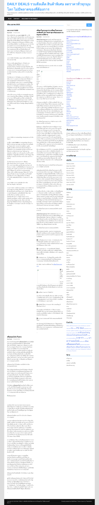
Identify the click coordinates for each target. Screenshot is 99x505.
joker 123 (69, 115)
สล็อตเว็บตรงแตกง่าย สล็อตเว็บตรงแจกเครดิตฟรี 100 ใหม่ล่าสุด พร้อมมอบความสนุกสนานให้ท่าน (50, 32)
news (67, 211)
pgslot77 (68, 56)
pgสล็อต (72, 330)
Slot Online (69, 255)
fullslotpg (69, 59)
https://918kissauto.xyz (72, 40)
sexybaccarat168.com (72, 250)
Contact (16, 18)
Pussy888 (69, 243)
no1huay (68, 213)
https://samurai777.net (72, 117)
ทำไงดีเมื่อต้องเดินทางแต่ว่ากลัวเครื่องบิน (76, 145)
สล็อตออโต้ (82, 344)
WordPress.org (70, 365)
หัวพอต (79, 349)
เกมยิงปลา (69, 308)
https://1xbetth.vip (71, 108)
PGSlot (68, 227)
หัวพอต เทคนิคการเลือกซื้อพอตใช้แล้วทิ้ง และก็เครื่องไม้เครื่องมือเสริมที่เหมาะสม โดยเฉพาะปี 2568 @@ (78, 140)
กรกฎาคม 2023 (70, 177)
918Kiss (68, 192)
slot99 (68, 87)
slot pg (67, 332)
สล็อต (67, 294)
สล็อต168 (68, 68)
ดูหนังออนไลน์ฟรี (70, 274)
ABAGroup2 (69, 197)
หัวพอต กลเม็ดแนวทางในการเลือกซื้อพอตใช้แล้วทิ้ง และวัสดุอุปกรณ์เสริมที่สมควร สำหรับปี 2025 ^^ (78, 134)
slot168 (68, 83)
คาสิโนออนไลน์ (70, 264)
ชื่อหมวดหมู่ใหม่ (70, 267)
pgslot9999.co (70, 232)
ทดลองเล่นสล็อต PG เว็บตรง (73, 276)
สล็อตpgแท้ (69, 297)
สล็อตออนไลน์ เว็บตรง (14, 337)
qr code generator (71, 246)
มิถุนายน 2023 (70, 180)
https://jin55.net (70, 85)
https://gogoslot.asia (72, 125)
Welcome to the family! (29, 18)
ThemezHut (89, 501)
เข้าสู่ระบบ (69, 358)
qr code (79, 330)
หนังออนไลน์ (72, 349)
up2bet (68, 260)
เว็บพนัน (68, 311)
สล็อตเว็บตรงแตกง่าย (71, 304)
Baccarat (68, 199)
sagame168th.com (71, 248)
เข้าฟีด (68, 360)
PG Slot (68, 220)
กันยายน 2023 (70, 173)
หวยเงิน (76, 349)
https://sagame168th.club (73, 43)
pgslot (68, 97)
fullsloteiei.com (70, 204)
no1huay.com (70, 215)
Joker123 (69, 206)
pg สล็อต (68, 225)
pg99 (67, 57)
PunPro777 (69, 239)
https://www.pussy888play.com (75, 49)
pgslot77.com (70, 229)
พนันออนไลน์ (69, 290)
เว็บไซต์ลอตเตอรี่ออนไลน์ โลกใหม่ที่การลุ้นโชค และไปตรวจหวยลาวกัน (78, 150)
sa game (83, 330)
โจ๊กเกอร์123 (74, 350)
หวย (67, 306)
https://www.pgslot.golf (72, 54)
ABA (67, 195)
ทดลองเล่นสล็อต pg (72, 338)
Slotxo (68, 257)
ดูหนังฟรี (68, 64)
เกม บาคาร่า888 (12, 30)
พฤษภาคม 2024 (70, 166)
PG (67, 218)
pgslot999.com (87, 328)
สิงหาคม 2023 (70, 175)
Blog (9, 18)
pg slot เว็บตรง (70, 222)
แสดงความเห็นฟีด (71, 363)
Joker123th (68, 328)
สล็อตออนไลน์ (70, 299)
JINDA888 (69, 96)
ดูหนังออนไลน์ (70, 47)
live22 (68, 61)
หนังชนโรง (69, 42)
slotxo (68, 103)
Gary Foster (9, 32)
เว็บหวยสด (69, 318)
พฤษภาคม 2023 (70, 182)
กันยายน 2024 (70, 163)
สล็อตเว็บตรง (69, 89)
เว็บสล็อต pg (69, 315)
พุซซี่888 (68, 99)
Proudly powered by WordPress (69, 501)
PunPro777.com (70, 241)
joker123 (68, 45)
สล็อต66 (68, 71)
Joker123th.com (70, 208)
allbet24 (68, 111)
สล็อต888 (69, 94)
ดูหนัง (67, 63)
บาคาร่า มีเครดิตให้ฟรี (72, 147)
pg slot (68, 113)
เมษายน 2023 (70, 184)
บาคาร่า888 (69, 285)
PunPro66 (69, 234)
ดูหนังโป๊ (68, 106)
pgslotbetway (70, 120)
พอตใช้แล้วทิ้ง (82, 341)
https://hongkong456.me (73, 70)
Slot (67, 253)
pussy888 (69, 50)
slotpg (68, 104)
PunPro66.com (70, 236)
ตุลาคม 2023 (69, 170)
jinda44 (68, 90)
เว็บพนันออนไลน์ (70, 313)
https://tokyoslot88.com (73, 118)
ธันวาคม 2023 (70, 168)
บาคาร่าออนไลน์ (70, 287)
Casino (68, 201)
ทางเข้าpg (69, 278)
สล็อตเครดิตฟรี (86, 344)
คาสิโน (68, 262)
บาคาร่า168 (69, 52)
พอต (67, 292)
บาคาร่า (68, 101)
